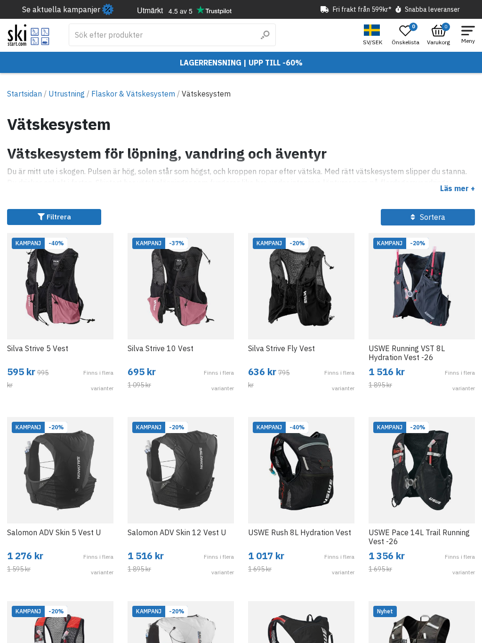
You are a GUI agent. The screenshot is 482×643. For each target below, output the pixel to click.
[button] (374, 35)
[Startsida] (28, 35)
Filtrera (58, 216)
